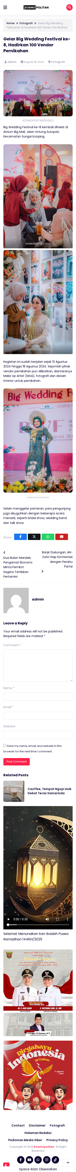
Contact (18, 1125)
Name (9, 688)
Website (9, 726)
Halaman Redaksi (38, 1133)
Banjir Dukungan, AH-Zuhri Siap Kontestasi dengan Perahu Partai (57, 559)
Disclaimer (37, 1125)
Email (8, 707)
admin (12, 62)
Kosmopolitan (44, 1147)
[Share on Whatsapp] (48, 537)
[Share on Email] (61, 537)
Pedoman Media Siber (25, 1140)
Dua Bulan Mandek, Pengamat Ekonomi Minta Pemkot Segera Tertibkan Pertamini (17, 567)
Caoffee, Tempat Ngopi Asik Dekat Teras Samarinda (49, 791)
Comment (12, 645)
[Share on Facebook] (20, 537)
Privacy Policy (57, 1140)
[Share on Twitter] (34, 537)
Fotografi (58, 62)
